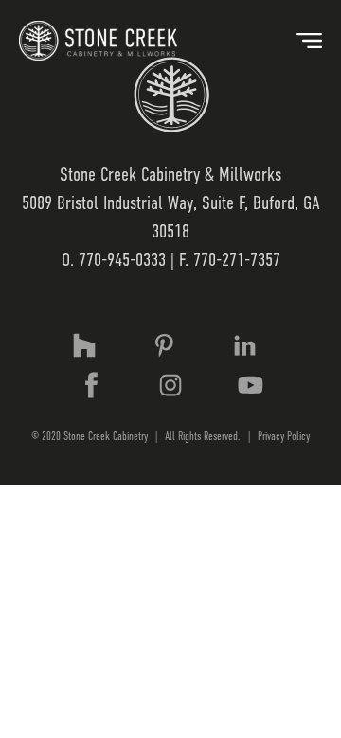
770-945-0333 (122, 260)
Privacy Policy (284, 436)
